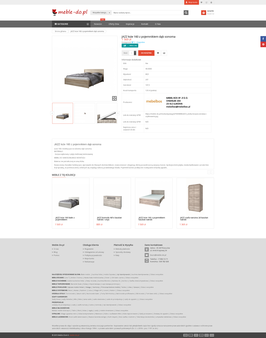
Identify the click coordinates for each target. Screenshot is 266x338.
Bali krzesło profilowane (125, 293)
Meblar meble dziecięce (61, 310)
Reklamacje (89, 261)
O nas (56, 249)
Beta (80, 299)
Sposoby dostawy (123, 252)
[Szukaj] (186, 12)
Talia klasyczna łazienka (145, 317)
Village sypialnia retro (69, 314)
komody (98, 305)
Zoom (114, 98)
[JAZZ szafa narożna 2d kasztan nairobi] (195, 196)
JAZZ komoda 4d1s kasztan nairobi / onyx (109, 218)
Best (79, 310)
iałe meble (86, 274)
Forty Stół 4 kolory (108, 293)
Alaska (76, 290)
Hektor (112, 290)
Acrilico (125, 281)
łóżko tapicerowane (130, 314)
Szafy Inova (56, 299)
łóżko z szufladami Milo (112, 314)
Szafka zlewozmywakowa (139, 281)
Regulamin (89, 249)
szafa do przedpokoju (115, 299)
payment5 (206, 335)
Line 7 (67, 278)
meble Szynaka (109, 274)
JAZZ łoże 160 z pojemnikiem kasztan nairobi (152, 218)
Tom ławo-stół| (152, 293)
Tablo (74, 310)
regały (90, 310)
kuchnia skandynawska (140, 274)
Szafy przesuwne (145, 314)
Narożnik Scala (76, 284)
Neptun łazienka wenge (97, 317)
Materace (98, 314)
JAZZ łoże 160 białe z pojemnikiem (65, 218)
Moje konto (193, 2)
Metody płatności (123, 249)
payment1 (185, 335)
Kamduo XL (116, 281)
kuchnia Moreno (104, 281)
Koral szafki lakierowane (78, 317)
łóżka (84, 310)
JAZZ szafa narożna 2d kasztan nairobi (194, 218)
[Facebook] (263, 39)
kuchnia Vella (97, 274)
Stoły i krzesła (91, 281)
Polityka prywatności (93, 255)
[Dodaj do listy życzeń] (158, 53)
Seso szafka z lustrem (127, 317)
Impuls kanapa (94, 284)
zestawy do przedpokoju (61, 305)
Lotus (90, 290)
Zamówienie (206, 2)
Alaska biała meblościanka (93, 278)
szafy (74, 305)
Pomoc (56, 255)
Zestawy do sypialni (161, 314)
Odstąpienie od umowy (94, 252)
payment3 (196, 335)
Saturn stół (81, 293)
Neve (70, 290)
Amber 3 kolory (76, 278)
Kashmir (83, 290)
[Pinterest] (263, 44)
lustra (91, 305)
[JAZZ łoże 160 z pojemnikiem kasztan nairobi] (153, 196)
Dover (107, 278)
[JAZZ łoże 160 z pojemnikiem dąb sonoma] (62, 113)
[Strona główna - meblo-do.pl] (70, 12)
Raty (117, 255)
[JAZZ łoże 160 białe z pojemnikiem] (70, 196)
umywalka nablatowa (163, 317)
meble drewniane (106, 310)
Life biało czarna (117, 278)
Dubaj (85, 284)
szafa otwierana (99, 299)
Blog (55, 252)
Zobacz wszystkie (156, 274)
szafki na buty (83, 305)
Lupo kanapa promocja (110, 284)
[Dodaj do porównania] (164, 53)
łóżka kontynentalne (86, 314)
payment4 (201, 335)
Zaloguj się (211, 2)
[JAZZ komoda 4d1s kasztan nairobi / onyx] (112, 196)
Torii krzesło (70, 293)
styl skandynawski (109, 305)
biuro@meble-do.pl (158, 255)
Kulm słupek (112, 317)
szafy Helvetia (67, 299)
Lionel (105, 290)
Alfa (75, 299)
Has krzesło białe (92, 293)
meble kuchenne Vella (75, 281)
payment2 (190, 335)
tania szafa (87, 299)
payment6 (211, 335)
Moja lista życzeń (201, 2)
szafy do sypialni (130, 299)
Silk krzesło (140, 293)
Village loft (98, 290)
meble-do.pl (74, 335)
